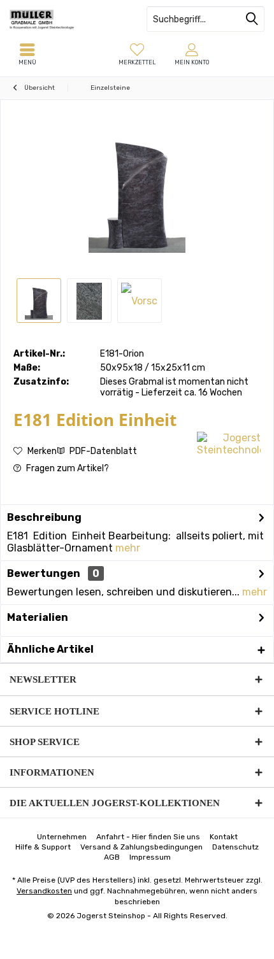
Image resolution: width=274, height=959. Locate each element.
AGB (112, 857)
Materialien (37, 617)
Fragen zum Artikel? (66, 468)
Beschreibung (44, 517)
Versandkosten (44, 890)
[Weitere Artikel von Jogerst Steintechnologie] (229, 444)
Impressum (150, 857)
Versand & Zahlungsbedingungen (141, 846)
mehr (127, 548)
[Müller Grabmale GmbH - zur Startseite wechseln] (68, 19)
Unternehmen (62, 836)
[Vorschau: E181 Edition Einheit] (39, 300)
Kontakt (224, 836)
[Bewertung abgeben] (103, 436)
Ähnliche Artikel (50, 649)
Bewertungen (43, 573)
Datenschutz (235, 846)
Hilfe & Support (43, 846)
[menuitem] (137, 54)
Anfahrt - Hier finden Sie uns (148, 836)
